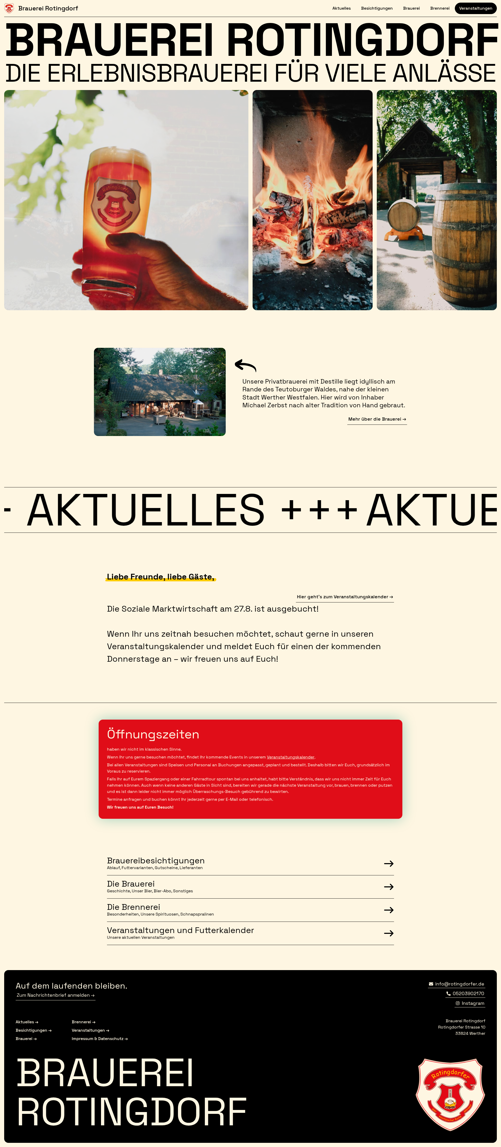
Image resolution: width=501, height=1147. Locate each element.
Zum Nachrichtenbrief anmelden (53, 995)
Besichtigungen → (34, 1030)
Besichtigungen (374, 8)
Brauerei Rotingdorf (48, 8)
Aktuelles (339, 8)
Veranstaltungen (475, 8)
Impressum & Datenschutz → (100, 1038)
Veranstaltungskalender (290, 757)
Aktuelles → (27, 1022)
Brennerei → (84, 1022)
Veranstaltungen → (90, 1030)
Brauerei (409, 8)
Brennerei (438, 8)
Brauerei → (26, 1038)
